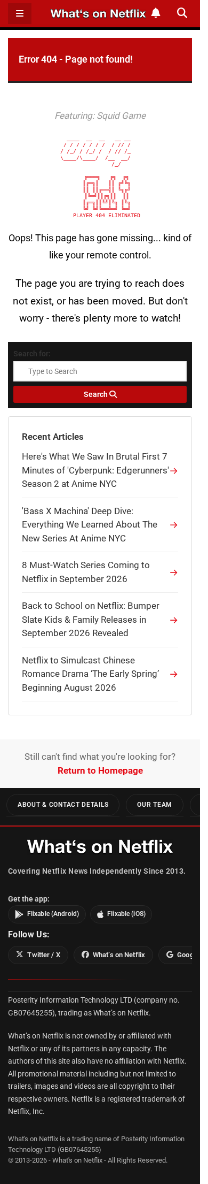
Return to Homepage (100, 770)
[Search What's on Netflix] (182, 13)
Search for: (32, 353)
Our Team (154, 804)
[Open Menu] (19, 13)
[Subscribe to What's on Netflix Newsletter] (156, 13)
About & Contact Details (63, 804)
